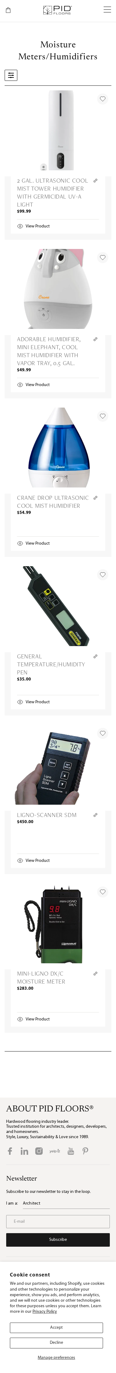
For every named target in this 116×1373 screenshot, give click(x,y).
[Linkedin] (24, 1151)
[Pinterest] (85, 1151)
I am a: (12, 1203)
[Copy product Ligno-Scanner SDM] (95, 815)
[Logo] (57, 10)
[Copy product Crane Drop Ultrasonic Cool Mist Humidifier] (95, 498)
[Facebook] (10, 1151)
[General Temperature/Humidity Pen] (58, 609)
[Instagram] (39, 1151)
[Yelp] (54, 1151)
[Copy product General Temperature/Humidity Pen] (95, 656)
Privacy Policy (44, 1311)
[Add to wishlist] (102, 99)
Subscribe (58, 1239)
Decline (56, 1342)
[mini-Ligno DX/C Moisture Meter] (58, 926)
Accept (56, 1327)
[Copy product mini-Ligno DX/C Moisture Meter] (95, 974)
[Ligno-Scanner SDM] (58, 768)
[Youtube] (71, 1151)
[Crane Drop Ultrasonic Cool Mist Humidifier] (58, 451)
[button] (107, 10)
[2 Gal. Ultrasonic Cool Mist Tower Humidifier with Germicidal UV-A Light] (58, 133)
